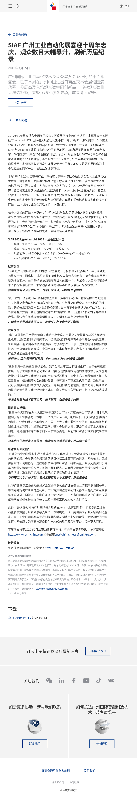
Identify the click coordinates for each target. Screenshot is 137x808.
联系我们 (35, 744)
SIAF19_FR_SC (22, 617)
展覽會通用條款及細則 (56, 770)
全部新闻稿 (20, 34)
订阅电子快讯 (97, 651)
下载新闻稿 (19, 120)
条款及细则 (58, 782)
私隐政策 (74, 782)
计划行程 (102, 744)
